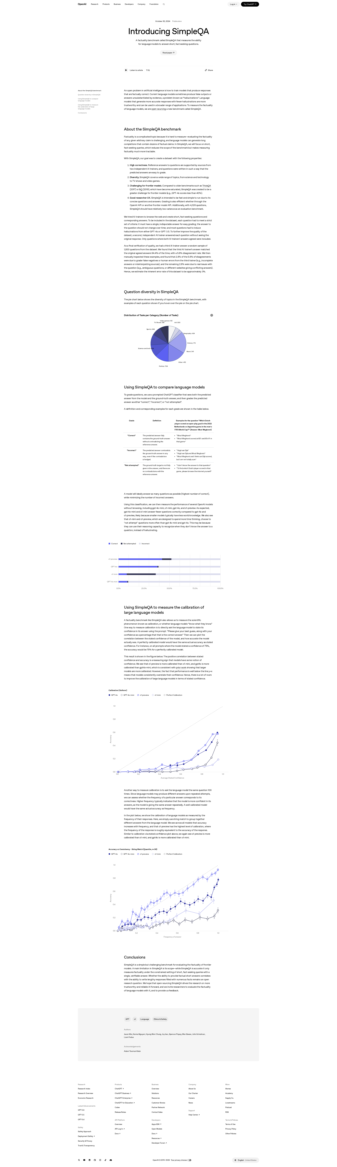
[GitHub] (95, 1160)
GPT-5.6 (81, 1110)
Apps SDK (156, 1124)
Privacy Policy (230, 1129)
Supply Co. (229, 1098)
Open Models (157, 1129)
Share (210, 70)
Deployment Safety (86, 1136)
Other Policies (230, 1134)
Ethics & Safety (160, 1019)
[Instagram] (100, 1160)
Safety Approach (84, 1131)
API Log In (120, 1129)
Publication (177, 21)
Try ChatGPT (251, 4)
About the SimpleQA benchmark (89, 91)
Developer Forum (159, 1143)
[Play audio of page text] (126, 70)
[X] (79, 1160)
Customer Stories (158, 1103)
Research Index (84, 1089)
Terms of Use (230, 1124)
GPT (127, 1019)
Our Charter (193, 1093)
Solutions (155, 1093)
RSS (227, 1112)
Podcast (228, 1107)
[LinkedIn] (89, 1160)
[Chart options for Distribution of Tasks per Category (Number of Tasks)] (211, 315)
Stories (228, 1089)
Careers (192, 1098)
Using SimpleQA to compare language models (88, 100)
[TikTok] (105, 1160)
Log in (232, 4)
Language (144, 1019)
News (191, 1103)
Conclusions (82, 113)
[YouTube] (84, 1160)
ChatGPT (119, 1089)
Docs (117, 1134)
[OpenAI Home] (82, 4)
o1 (135, 1019)
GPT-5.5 (81, 1115)
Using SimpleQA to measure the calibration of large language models (88, 107)
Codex (117, 1107)
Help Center (194, 1115)
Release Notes (120, 1112)
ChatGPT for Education (124, 1103)
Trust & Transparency (86, 1146)
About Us (192, 1089)
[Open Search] (163, 4)
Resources (156, 1098)
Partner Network (158, 1107)
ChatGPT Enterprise (123, 1098)
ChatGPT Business (123, 1093)
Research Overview (85, 1093)
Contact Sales (157, 1112)
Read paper (170, 53)
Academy (229, 1093)
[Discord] (111, 1160)
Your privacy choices (179, 1160)
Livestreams (230, 1103)
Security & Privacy (85, 1141)
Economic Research (85, 1098)
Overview (118, 1124)
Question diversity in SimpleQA (89, 95)
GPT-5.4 (81, 1120)
